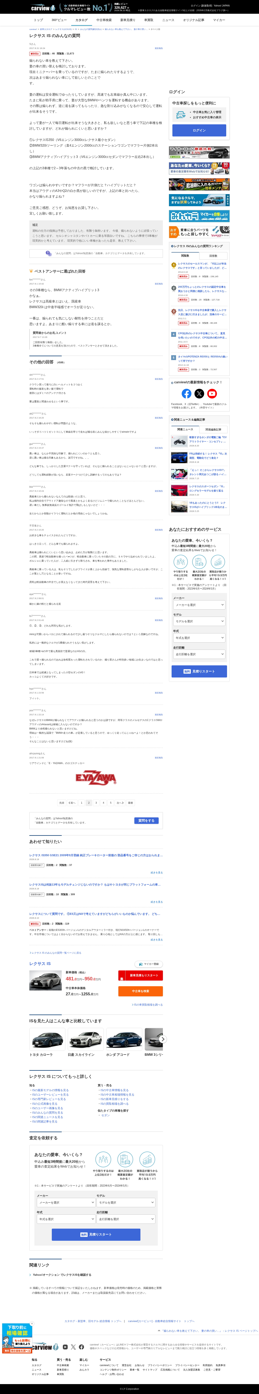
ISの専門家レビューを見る (49, 1099)
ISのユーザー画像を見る (47, 1108)
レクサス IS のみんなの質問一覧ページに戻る (56, 952)
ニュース (168, 20)
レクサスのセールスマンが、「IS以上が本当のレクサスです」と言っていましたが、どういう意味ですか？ (202, 266)
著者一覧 (134, 1369)
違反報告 (159, 48)
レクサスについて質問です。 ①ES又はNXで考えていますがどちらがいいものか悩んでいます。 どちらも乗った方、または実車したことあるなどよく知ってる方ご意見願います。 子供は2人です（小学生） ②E (96, 913)
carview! (33, 29)
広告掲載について (170, 1369)
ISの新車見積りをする (115, 1099)
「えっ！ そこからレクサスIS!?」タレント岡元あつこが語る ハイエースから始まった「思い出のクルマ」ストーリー (207, 472)
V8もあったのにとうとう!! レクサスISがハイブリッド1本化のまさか (208, 505)
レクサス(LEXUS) (63, 29)
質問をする (146, 820)
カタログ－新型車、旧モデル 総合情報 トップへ (93, 1321)
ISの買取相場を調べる (115, 1103)
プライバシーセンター (187, 1365)
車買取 (148, 20)
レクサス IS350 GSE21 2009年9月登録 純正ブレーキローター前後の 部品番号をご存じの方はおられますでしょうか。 (96, 855)
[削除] (32, 1323)
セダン (105, 1115)
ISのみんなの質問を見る (47, 1112)
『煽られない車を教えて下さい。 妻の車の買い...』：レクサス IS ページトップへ (209, 1330)
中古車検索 (104, 20)
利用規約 (207, 1365)
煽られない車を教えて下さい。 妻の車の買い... (126, 29)
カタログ (81, 20)
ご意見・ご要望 (211, 1369)
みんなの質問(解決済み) (91, 29)
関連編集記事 (213, 429)
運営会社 (127, 1365)
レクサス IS (40, 963)
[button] (149, 964)
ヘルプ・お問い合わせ (112, 1374)
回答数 (213, 255)
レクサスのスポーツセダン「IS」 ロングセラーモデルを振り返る (207, 488)
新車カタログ (46, 29)
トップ (38, 20)
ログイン (196, 5)
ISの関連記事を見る (44, 1121)
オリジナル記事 (193, 20)
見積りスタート (100, 1234)
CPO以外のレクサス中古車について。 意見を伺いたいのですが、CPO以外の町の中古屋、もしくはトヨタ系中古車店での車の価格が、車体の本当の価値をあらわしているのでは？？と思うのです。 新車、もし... (202, 335)
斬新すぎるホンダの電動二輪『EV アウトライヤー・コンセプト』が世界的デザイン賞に (208, 439)
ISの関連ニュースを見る (47, 1117)
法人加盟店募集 (191, 1369)
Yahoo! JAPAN (222, 5)
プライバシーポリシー (160, 1365)
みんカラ (84, 1369)
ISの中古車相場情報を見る (117, 1094)
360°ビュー (59, 20)
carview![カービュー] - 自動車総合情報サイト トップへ (161, 1321)
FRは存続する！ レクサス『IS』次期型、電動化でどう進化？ (208, 455)
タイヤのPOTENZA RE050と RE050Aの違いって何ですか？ (202, 358)
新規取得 (206, 5)
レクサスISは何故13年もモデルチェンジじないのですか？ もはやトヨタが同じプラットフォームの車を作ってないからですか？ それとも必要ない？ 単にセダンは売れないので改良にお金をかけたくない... (96, 884)
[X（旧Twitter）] (73, 1347)
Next (163, 1039)
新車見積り (128, 20)
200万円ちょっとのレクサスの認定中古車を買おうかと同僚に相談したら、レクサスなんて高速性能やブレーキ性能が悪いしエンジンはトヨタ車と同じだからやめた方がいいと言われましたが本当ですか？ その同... (202, 289)
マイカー (219, 20)
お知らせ (139, 1365)
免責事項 (220, 1365)
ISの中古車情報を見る (115, 1090)
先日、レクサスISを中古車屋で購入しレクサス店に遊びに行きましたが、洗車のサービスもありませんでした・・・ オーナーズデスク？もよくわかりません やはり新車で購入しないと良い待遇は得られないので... (202, 312)
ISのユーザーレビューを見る (50, 1094)
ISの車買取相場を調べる (148, 1004)
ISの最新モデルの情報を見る (50, 1090)
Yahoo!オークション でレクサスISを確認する (62, 1274)
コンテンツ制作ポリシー (113, 1369)
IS (76, 29)
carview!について (109, 1365)
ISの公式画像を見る (44, 1103)
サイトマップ (150, 1369)
